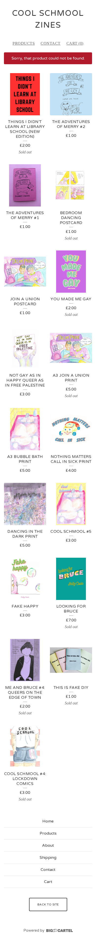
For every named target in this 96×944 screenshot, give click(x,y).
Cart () (74, 43)
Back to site (48, 904)
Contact (51, 43)
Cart (48, 881)
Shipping (48, 857)
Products (24, 43)
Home (48, 821)
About (48, 845)
